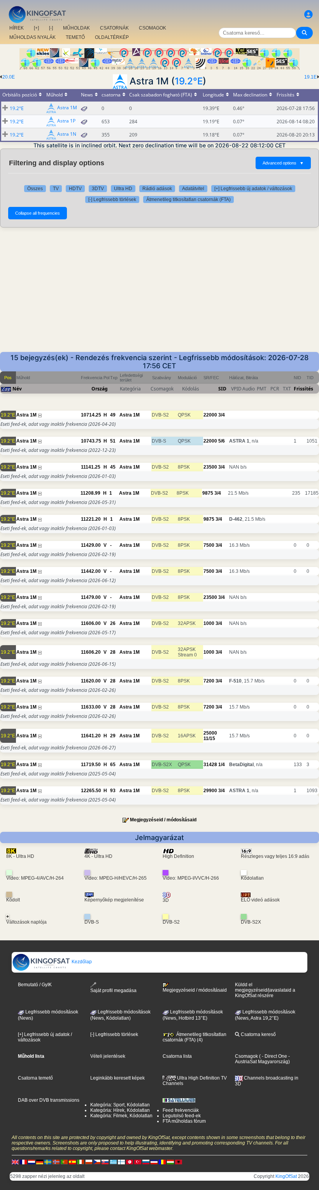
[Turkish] (137, 1162)
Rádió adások (157, 188)
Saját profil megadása (113, 990)
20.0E (8, 77)
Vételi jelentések (107, 1056)
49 (113, 415)
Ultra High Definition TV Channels (195, 1080)
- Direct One (274, 1056)
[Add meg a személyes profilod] (308, 14)
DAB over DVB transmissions (48, 1100)
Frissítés (303, 388)
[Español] (72, 1162)
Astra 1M (67, 108)
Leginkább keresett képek (117, 1078)
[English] (15, 1162)
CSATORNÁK (114, 28)
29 (113, 735)
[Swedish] (47, 1162)
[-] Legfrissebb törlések (112, 199)
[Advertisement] (159, 293)
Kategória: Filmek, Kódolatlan (121, 1115)
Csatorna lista (177, 1056)
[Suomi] (121, 1162)
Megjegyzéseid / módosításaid (163, 819)
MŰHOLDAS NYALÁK (32, 37)
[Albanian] (178, 1162)
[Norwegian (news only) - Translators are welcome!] (56, 1162)
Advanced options (283, 163)
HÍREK (16, 28)
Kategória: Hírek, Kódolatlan (120, 1110)
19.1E (310, 77)
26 (113, 623)
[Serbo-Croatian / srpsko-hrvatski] (154, 1162)
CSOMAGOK (152, 28)
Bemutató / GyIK (35, 984)
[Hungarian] (170, 1162)
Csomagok (246, 1056)
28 (113, 652)
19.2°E (189, 81)
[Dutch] (31, 1162)
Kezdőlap (81, 961)
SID (222, 388)
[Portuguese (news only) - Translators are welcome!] (64, 1162)
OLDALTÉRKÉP (112, 37)
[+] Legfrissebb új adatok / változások (253, 188)
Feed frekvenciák (181, 1110)
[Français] (23, 1162)
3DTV (98, 188)
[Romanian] (162, 1162)
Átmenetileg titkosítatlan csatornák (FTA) (188, 199)
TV (56, 188)
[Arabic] (129, 1162)
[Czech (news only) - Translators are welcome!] (96, 1162)
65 (113, 764)
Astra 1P (66, 121)
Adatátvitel (193, 188)
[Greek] (113, 1162)
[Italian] (80, 1162)
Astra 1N (66, 134)
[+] (36, 28)
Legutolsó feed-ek (182, 1115)
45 (113, 467)
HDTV (75, 188)
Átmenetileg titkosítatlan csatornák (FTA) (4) (194, 1037)
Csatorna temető (35, 1078)
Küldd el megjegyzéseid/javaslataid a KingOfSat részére (265, 990)
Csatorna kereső (258, 1034)
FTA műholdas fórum (184, 1121)
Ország (99, 388)
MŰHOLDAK (76, 28)
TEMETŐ (75, 37)
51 (113, 441)
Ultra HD (123, 188)
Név (17, 388)
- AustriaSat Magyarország (262, 1059)
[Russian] (145, 1162)
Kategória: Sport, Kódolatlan (120, 1105)
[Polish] (88, 1162)
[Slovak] (105, 1162)
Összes (35, 188)
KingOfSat (286, 1176)
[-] (51, 28)
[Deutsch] (39, 1162)
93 (113, 790)
